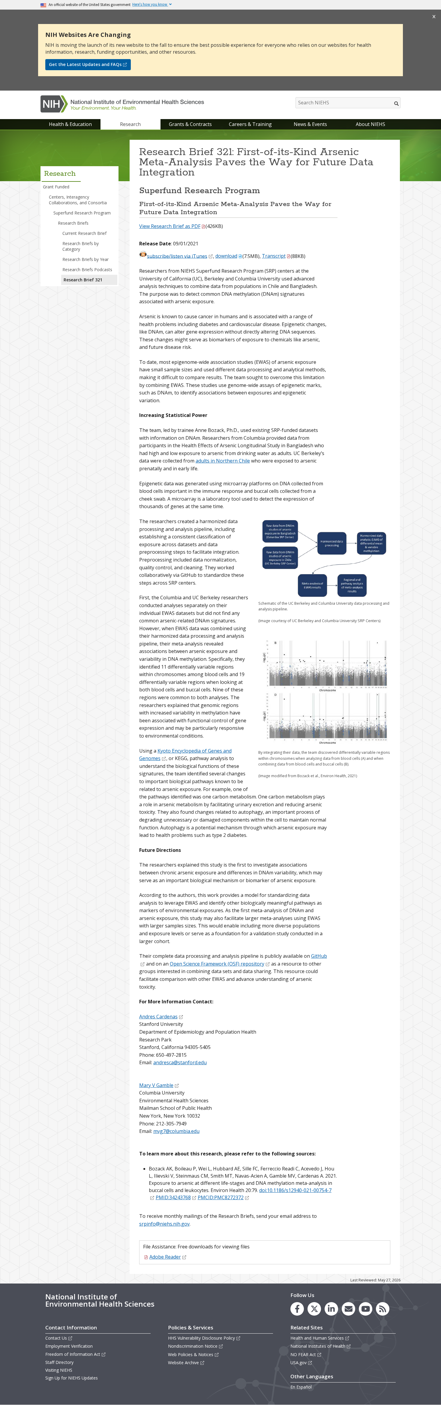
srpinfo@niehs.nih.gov (164, 1224)
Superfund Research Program (82, 213)
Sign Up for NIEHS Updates (71, 1378)
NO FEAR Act (303, 1354)
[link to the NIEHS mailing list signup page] (348, 1309)
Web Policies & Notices (190, 1354)
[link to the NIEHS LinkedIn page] (331, 1309)
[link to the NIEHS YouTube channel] (365, 1309)
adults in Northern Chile (223, 460)
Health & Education (70, 124)
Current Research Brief (84, 233)
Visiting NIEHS (58, 1370)
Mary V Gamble (156, 1085)
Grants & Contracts (190, 124)
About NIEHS (370, 124)
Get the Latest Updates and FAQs (85, 64)
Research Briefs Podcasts (87, 269)
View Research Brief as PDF (169, 226)
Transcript (274, 256)
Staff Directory (59, 1362)
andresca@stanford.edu (180, 1062)
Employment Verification (69, 1346)
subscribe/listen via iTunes (177, 256)
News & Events (310, 124)
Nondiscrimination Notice (193, 1346)
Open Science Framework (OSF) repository (217, 963)
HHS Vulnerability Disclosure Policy (201, 1338)
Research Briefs (73, 223)
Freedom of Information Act (72, 1354)
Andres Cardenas (158, 1016)
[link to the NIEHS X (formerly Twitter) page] (314, 1309)
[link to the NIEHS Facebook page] (297, 1309)
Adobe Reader (165, 1257)
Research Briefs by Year (85, 259)
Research (130, 124)
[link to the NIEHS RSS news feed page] (382, 1309)
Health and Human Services (317, 1338)
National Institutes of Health (317, 1346)
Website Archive (183, 1362)
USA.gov (298, 1362)
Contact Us (56, 1338)
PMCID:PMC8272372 (221, 1197)
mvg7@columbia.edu (176, 1131)
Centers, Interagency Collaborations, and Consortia (78, 199)
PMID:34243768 (173, 1197)
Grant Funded (56, 187)
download (226, 256)
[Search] (397, 103)
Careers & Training (250, 124)
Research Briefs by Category (80, 246)
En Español (301, 1387)
